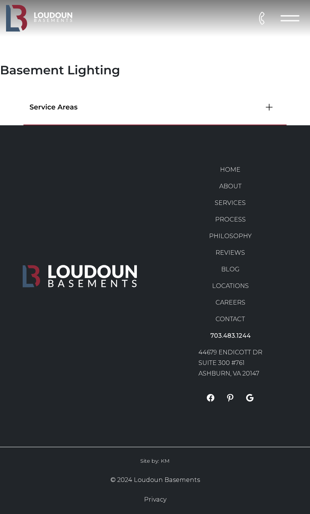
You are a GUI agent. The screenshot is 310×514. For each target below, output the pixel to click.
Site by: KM (155, 460)
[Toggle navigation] (290, 18)
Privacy (155, 499)
